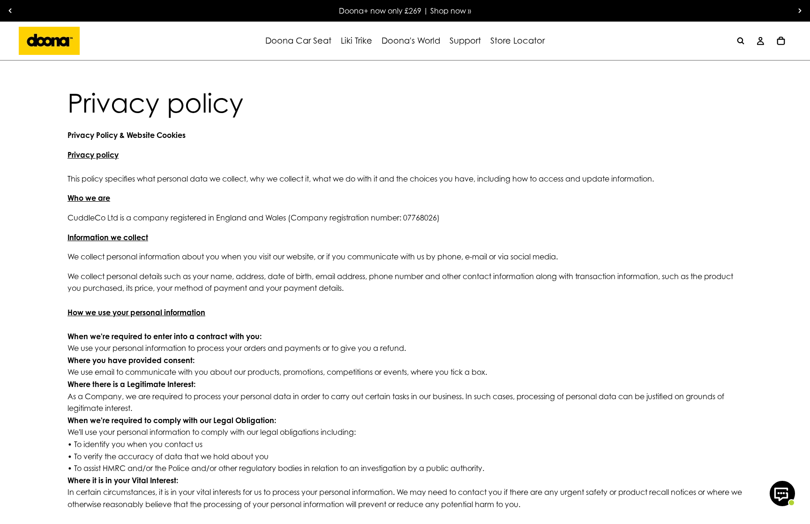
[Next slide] (799, 10)
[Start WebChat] (782, 493)
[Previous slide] (10, 10)
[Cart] (781, 40)
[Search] (740, 40)
